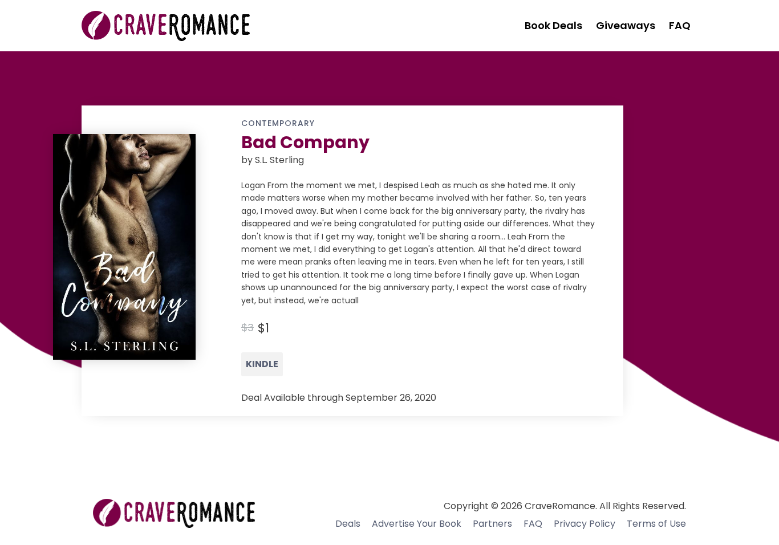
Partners (492, 523)
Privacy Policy (584, 523)
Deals (347, 523)
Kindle (262, 364)
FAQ (533, 523)
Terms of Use (656, 523)
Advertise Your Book (416, 523)
